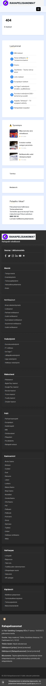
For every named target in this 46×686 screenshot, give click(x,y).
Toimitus (13, 174)
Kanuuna (8, 476)
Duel (6, 472)
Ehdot (7, 288)
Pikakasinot (9, 380)
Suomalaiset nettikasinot (13, 320)
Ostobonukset (10, 433)
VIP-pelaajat (9, 578)
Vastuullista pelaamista (13, 284)
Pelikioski (8, 513)
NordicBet (8, 494)
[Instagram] (13, 256)
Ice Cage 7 (8, 352)
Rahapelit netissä (11, 444)
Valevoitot (8, 574)
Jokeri (7, 480)
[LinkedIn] (16, 256)
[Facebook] (5, 256)
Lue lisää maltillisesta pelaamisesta (21, 219)
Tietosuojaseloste (11, 602)
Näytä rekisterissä (20, 644)
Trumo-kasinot (10, 394)
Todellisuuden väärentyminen (15, 567)
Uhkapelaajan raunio (12, 570)
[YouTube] (20, 256)
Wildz (7, 539)
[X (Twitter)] (9, 256)
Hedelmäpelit (9, 426)
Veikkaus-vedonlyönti (12, 363)
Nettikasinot (9, 300)
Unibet (7, 531)
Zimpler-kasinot (10, 402)
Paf (6, 505)
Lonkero (7, 483)
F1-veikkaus (9, 348)
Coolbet (7, 469)
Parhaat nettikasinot (12, 312)
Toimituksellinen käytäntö (13, 598)
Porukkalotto (9, 441)
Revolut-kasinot (10, 391)
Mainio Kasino (9, 487)
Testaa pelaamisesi (16, 209)
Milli (6, 430)
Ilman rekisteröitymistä (13, 305)
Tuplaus (7, 528)
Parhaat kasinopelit (11, 419)
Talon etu (8, 563)
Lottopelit (8, 556)
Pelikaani (8, 509)
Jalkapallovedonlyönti (12, 355)
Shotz (7, 520)
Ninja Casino (9, 491)
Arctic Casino (9, 461)
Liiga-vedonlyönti (10, 359)
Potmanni (8, 517)
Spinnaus (8, 524)
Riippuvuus (8, 559)
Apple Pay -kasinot (11, 383)
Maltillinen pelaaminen (12, 595)
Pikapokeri (8, 437)
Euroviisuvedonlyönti (12, 344)
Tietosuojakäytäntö (11, 281)
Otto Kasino (9, 502)
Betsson (8, 465)
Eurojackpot (9, 422)
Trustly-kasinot (10, 398)
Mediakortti (13, 187)
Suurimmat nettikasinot (13, 323)
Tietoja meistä (10, 273)
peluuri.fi (38, 683)
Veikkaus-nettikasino (12, 535)
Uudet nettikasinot (11, 316)
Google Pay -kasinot (11, 387)
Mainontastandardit (11, 606)
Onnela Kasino (10, 498)
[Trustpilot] (23, 256)
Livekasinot (9, 309)
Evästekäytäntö (10, 277)
